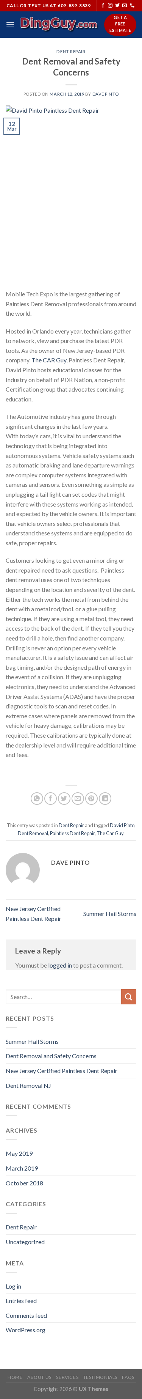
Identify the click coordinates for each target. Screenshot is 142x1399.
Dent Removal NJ (28, 1085)
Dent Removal (33, 833)
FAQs (128, 1377)
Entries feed (21, 1300)
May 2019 (19, 1153)
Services (67, 1377)
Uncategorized (25, 1241)
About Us (39, 1377)
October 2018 (24, 1183)
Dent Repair (70, 51)
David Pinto (122, 825)
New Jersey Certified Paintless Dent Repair (61, 1070)
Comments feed (26, 1315)
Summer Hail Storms (109, 913)
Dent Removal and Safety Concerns (51, 1055)
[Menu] (10, 24)
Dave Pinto (105, 93)
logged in (60, 965)
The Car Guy (110, 833)
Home (15, 1377)
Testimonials (100, 1377)
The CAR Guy (48, 360)
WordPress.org (25, 1329)
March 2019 (22, 1168)
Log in (13, 1286)
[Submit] (128, 996)
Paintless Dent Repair (72, 833)
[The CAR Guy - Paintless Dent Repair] (59, 24)
